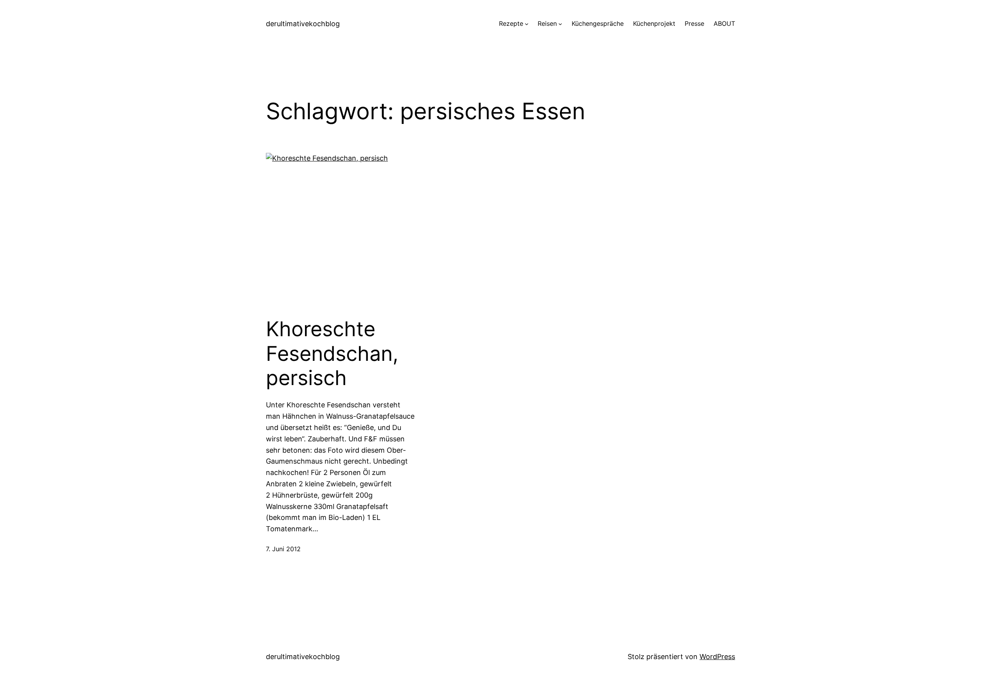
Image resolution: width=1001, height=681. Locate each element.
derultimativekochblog (303, 24)
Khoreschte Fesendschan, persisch (332, 353)
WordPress (717, 656)
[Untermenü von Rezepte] (527, 24)
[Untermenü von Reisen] (560, 24)
